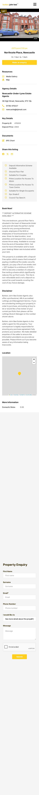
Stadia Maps (16, 394)
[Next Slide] (36, 25)
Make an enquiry (19, 62)
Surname (7, 582)
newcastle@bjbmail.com (16, 109)
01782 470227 (12, 106)
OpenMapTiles (22, 394)
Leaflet (11, 394)
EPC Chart (10, 140)
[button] (19, 25)
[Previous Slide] (2, 25)
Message (7, 626)
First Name (7, 571)
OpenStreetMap (29, 394)
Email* (6, 593)
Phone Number (9, 604)
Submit (19, 657)
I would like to (9, 615)
